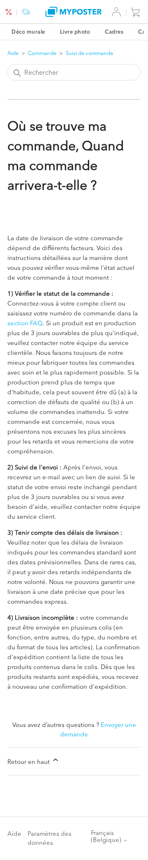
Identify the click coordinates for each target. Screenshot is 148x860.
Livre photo (75, 31)
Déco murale (28, 31)
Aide (12, 53)
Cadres (114, 31)
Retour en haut (29, 762)
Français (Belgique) (107, 836)
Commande (42, 53)
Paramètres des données (50, 838)
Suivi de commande (89, 53)
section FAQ (25, 323)
